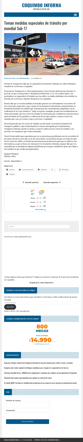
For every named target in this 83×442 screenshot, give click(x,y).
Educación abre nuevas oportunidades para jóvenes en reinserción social (28, 378)
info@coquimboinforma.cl (12, 440)
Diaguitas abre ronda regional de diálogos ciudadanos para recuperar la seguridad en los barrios (36, 368)
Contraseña (10, 410)
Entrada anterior (32, 182)
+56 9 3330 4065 (27, 440)
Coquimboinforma (23, 78)
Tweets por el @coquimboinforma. (18, 236)
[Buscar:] (39, 226)
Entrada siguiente (50, 182)
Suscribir (10, 307)
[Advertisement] (22, 256)
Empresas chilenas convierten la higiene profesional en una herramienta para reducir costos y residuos (38, 363)
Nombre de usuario (13, 400)
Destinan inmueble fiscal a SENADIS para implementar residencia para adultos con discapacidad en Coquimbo (40, 373)
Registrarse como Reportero (41, 282)
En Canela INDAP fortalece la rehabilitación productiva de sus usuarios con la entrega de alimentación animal (40, 383)
